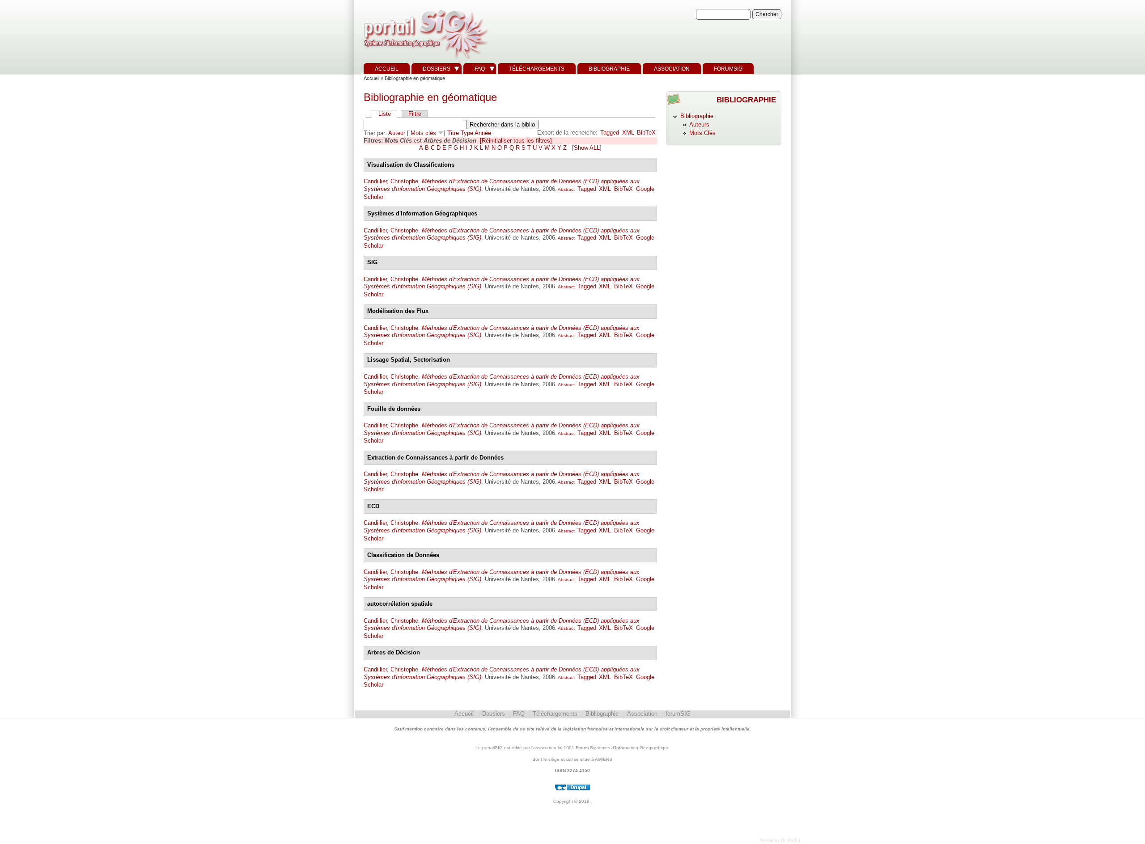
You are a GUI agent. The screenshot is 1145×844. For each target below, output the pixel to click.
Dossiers (436, 69)
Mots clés (423, 133)
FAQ (480, 69)
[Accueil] (425, 59)
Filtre (414, 113)
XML (628, 132)
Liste (384, 113)
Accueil (387, 69)
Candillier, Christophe (391, 181)
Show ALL (587, 147)
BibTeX (646, 132)
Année (483, 133)
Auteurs (699, 124)
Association (672, 69)
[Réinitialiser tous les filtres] (516, 140)
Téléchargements (536, 69)
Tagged (609, 132)
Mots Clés (702, 133)
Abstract (566, 189)
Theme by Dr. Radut (779, 840)
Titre (453, 133)
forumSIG (728, 69)
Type (467, 133)
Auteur (396, 133)
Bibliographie (609, 69)
